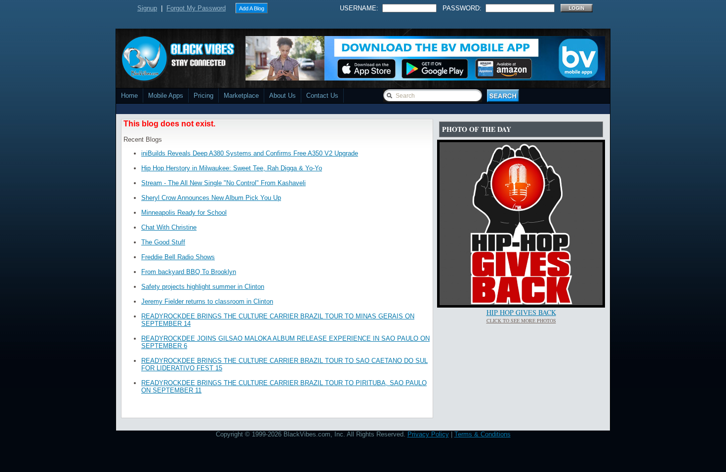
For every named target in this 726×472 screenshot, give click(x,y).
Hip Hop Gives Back (521, 312)
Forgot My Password (196, 8)
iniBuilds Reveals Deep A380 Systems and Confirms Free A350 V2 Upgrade (249, 153)
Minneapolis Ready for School (184, 212)
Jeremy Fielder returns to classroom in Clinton (207, 301)
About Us (282, 95)
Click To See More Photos (521, 320)
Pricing (203, 95)
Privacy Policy (428, 434)
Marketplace (241, 95)
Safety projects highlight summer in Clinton (202, 286)
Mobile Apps (165, 95)
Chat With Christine (169, 227)
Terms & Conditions (482, 434)
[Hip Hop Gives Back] (521, 303)
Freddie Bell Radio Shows (178, 257)
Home (129, 95)
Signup (147, 8)
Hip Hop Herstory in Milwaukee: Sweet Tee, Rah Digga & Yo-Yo (231, 168)
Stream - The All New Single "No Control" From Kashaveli (223, 183)
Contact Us (322, 95)
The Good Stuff (163, 242)
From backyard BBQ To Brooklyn (188, 271)
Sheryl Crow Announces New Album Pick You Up (211, 197)
